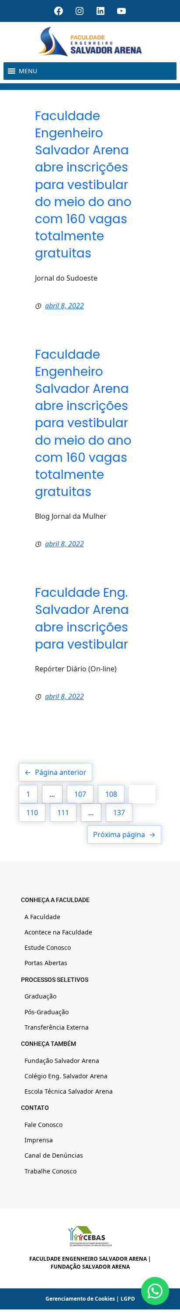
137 (119, 812)
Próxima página (124, 834)
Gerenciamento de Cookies (80, 1298)
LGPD (128, 1298)
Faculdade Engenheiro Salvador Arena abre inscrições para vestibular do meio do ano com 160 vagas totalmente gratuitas (83, 184)
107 (80, 794)
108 (111, 794)
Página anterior (55, 772)
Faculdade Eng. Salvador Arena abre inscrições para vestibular (82, 618)
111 (63, 812)
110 (32, 812)
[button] (28, 71)
